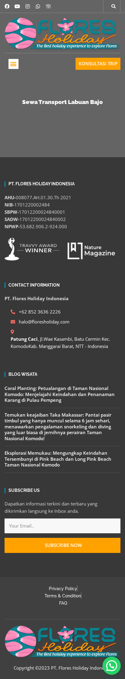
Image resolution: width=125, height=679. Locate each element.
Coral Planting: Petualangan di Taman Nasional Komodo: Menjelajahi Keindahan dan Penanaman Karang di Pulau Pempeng (60, 394)
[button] (13, 64)
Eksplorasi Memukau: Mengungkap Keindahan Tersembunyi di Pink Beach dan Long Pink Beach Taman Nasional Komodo (58, 459)
